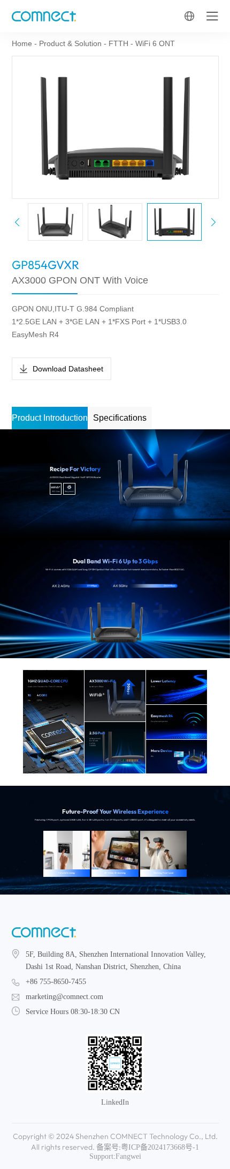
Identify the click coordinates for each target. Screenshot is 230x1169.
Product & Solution (70, 43)
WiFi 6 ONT (155, 43)
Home (22, 43)
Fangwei (128, 1156)
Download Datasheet (68, 368)
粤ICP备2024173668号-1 (160, 1147)
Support (101, 1156)
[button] (213, 222)
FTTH (118, 43)
